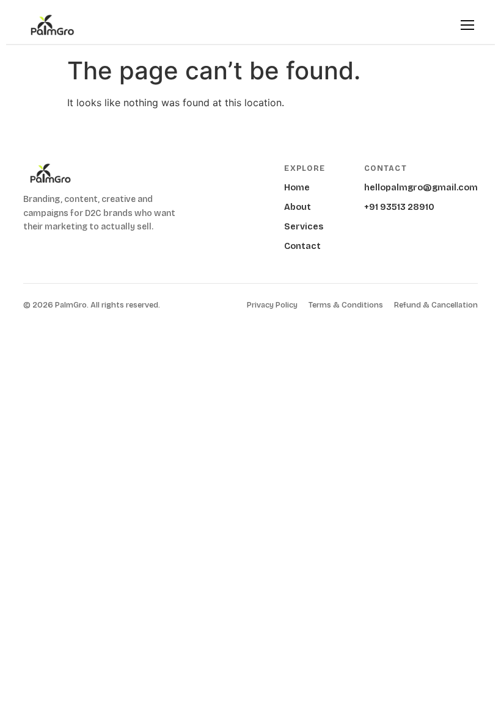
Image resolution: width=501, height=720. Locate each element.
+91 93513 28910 (399, 207)
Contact (302, 246)
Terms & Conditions (346, 305)
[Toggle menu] (467, 25)
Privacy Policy (272, 305)
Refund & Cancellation (436, 305)
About (297, 207)
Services (303, 226)
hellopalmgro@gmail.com (421, 187)
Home (297, 187)
